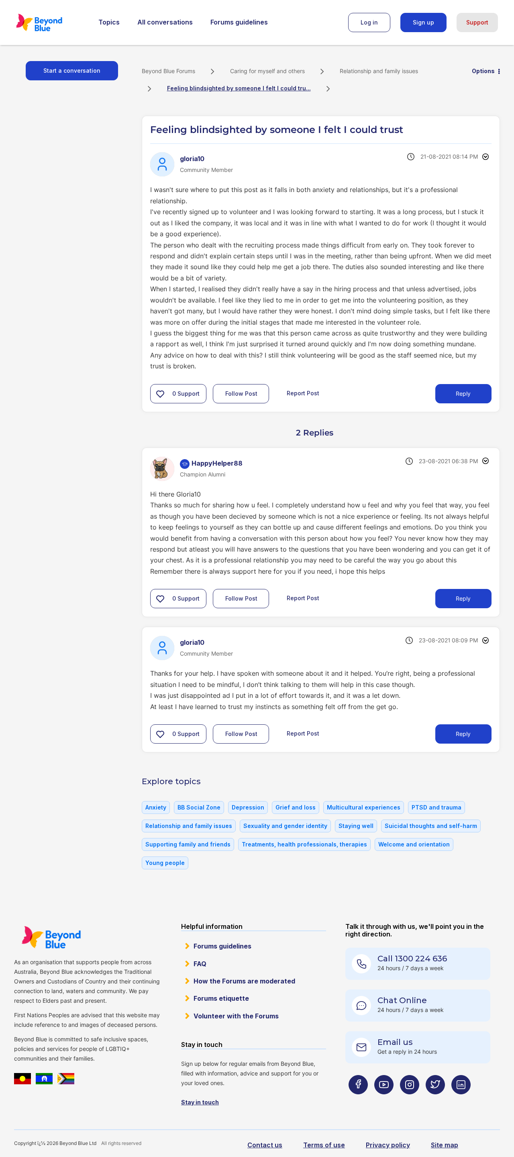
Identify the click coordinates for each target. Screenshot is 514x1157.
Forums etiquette (221, 998)
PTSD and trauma (436, 807)
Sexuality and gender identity (285, 825)
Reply (463, 393)
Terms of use (324, 1145)
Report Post (303, 392)
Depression (248, 807)
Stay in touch (200, 1102)
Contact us (264, 1145)
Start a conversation (71, 70)
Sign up (423, 22)
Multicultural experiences (363, 807)
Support (477, 22)
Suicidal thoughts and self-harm (431, 825)
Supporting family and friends (187, 844)
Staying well (356, 825)
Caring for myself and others (267, 70)
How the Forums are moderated (244, 981)
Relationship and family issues (379, 70)
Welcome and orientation (414, 844)
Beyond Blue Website (51, 937)
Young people (165, 862)
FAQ (200, 964)
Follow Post (241, 393)
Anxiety (155, 807)
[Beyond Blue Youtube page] (384, 1100)
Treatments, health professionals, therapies (304, 844)
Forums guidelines (239, 22)
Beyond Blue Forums (50, 22)
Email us (395, 1042)
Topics (109, 22)
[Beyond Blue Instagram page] (409, 1100)
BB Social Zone (198, 807)
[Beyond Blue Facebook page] (358, 1100)
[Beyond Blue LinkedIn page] (461, 1100)
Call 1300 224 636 (412, 958)
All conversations (165, 22)
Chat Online (402, 1000)
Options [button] (483, 70)
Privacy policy (388, 1145)
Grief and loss (295, 807)
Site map (444, 1145)
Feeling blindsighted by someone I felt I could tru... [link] (239, 88)
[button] (160, 393)
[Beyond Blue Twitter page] (435, 1100)
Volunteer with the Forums (236, 1016)
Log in (369, 22)
